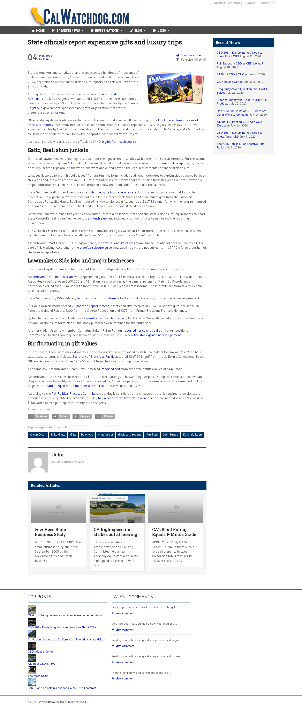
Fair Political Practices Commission (76, 393)
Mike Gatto (75, 163)
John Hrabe (170, 434)
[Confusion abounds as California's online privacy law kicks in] (32, 631)
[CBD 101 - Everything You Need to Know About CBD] (32, 619)
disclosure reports (129, 434)
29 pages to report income (90, 306)
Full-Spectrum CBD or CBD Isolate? (240, 63)
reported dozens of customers (98, 298)
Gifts (73, 434)
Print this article (191, 55)
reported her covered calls (141, 330)
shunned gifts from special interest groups (120, 192)
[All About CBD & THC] (32, 655)
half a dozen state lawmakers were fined (126, 398)
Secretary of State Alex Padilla (93, 356)
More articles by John (70, 461)
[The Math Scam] (32, 667)
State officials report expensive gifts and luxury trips (105, 42)
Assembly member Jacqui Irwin (105, 318)
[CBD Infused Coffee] (32, 643)
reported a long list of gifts (116, 243)
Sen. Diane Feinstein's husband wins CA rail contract (62, 688)
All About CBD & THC (230, 74)
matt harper (105, 434)
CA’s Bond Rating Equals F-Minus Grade (174, 532)
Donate (250, 3)
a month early (97, 218)
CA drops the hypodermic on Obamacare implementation (65, 615)
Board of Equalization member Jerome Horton (76, 386)
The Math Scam (38, 675)
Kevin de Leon (192, 434)
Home (40, 30)
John (46, 59)
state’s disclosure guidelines (99, 247)
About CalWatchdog (228, 3)
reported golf (110, 369)
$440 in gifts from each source (114, 141)
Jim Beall (152, 434)
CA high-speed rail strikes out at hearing (115, 532)
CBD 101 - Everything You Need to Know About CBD (62, 627)
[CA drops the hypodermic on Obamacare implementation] (32, 607)
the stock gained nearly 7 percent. (158, 335)
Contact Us (266, 3)
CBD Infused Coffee (230, 81)
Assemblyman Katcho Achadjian (50, 277)
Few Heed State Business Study (50, 532)
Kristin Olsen (38, 434)
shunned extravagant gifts (175, 163)
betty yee (87, 434)
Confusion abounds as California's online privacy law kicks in (67, 639)
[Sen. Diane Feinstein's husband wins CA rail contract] (32, 679)
